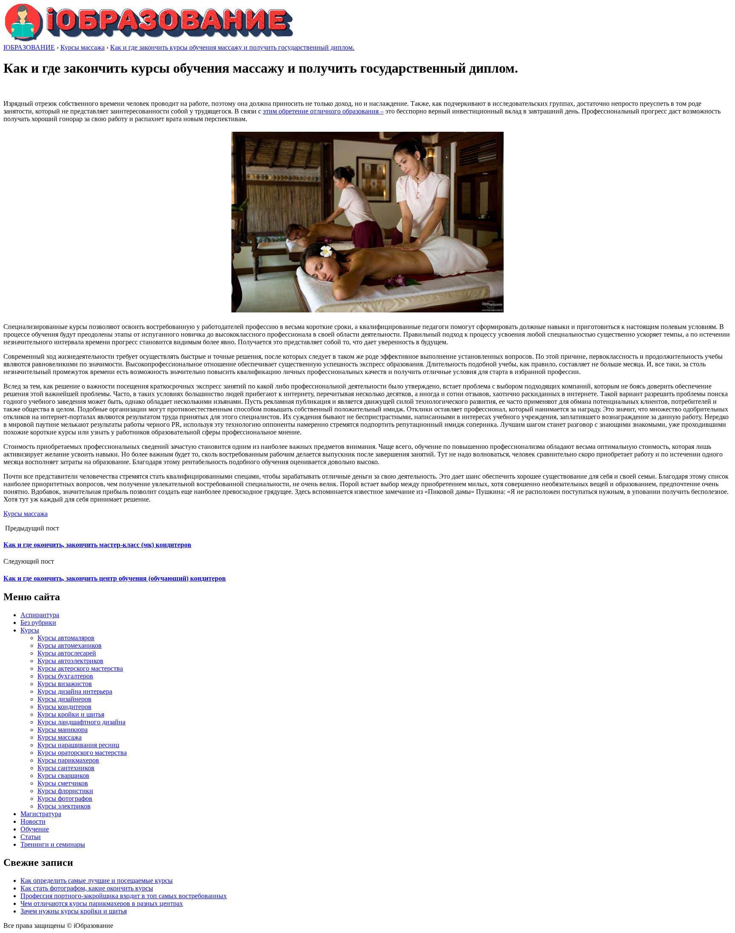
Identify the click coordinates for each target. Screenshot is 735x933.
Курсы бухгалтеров (65, 676)
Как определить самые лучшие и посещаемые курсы (96, 880)
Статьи (30, 836)
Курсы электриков (64, 806)
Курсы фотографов (64, 798)
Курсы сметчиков (62, 783)
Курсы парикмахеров (68, 760)
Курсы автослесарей (66, 653)
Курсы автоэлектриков (70, 660)
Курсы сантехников (65, 767)
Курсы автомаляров (65, 637)
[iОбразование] (148, 39)
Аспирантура (39, 614)
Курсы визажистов (64, 683)
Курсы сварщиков (63, 775)
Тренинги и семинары (52, 844)
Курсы (29, 630)
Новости (33, 821)
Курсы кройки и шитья (70, 714)
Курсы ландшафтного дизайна (81, 722)
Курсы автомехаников (69, 645)
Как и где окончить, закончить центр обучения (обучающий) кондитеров (114, 578)
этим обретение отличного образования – (323, 111)
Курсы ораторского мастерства (82, 752)
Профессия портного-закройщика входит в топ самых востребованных (123, 895)
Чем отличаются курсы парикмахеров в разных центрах (101, 903)
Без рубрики (38, 622)
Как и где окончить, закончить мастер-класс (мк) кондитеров (97, 544)
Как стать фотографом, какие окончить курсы (86, 888)
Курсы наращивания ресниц (78, 745)
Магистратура (40, 813)
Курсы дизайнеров (64, 699)
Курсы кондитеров (64, 706)
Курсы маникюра (62, 729)
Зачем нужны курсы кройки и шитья (73, 911)
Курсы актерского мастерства (80, 668)
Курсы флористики (65, 790)
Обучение (34, 829)
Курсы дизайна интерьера (74, 691)
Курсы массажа (25, 513)
